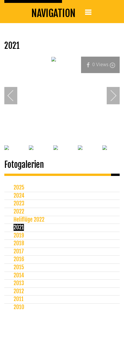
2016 (19, 259)
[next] (109, 96)
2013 (19, 283)
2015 (19, 267)
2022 (19, 211)
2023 (19, 203)
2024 (19, 195)
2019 (19, 235)
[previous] (14, 96)
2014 (19, 275)
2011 (19, 299)
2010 (19, 307)
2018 (19, 243)
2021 (19, 227)
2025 (19, 187)
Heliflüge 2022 (29, 219)
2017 (19, 251)
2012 (19, 291)
